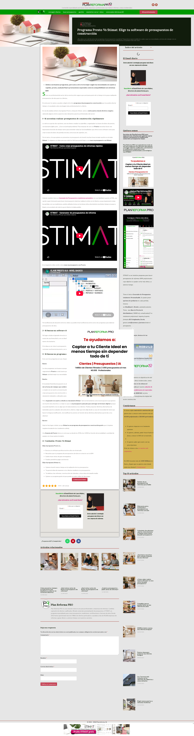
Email (62, 508)
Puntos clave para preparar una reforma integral (144, 653)
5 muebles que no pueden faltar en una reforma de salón (144, 605)
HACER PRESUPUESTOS (69, 12)
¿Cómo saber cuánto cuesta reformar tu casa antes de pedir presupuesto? (145, 581)
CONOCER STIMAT (79, 479)
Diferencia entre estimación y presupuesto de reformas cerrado (143, 508)
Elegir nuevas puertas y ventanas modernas (145, 701)
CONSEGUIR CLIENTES (54, 12)
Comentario (44, 635)
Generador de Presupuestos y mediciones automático (76, 198)
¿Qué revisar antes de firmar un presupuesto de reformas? (69, 589)
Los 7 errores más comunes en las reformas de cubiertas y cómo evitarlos (145, 679)
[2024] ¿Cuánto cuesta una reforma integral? (144, 628)
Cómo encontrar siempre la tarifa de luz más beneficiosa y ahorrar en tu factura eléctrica (48, 590)
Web (42, 675)
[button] (67, 541)
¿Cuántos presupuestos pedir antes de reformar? (110, 588)
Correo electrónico (47, 666)
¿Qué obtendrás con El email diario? (70, 500)
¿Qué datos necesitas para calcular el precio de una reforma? (144, 556)
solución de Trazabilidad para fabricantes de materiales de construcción (137, 390)
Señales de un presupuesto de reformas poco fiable (144, 483)
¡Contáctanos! (141, 467)
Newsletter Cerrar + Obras (95, 12)
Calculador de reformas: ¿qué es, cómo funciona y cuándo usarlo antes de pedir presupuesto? (145, 533)
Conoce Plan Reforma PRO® (115, 12)
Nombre (43, 658)
